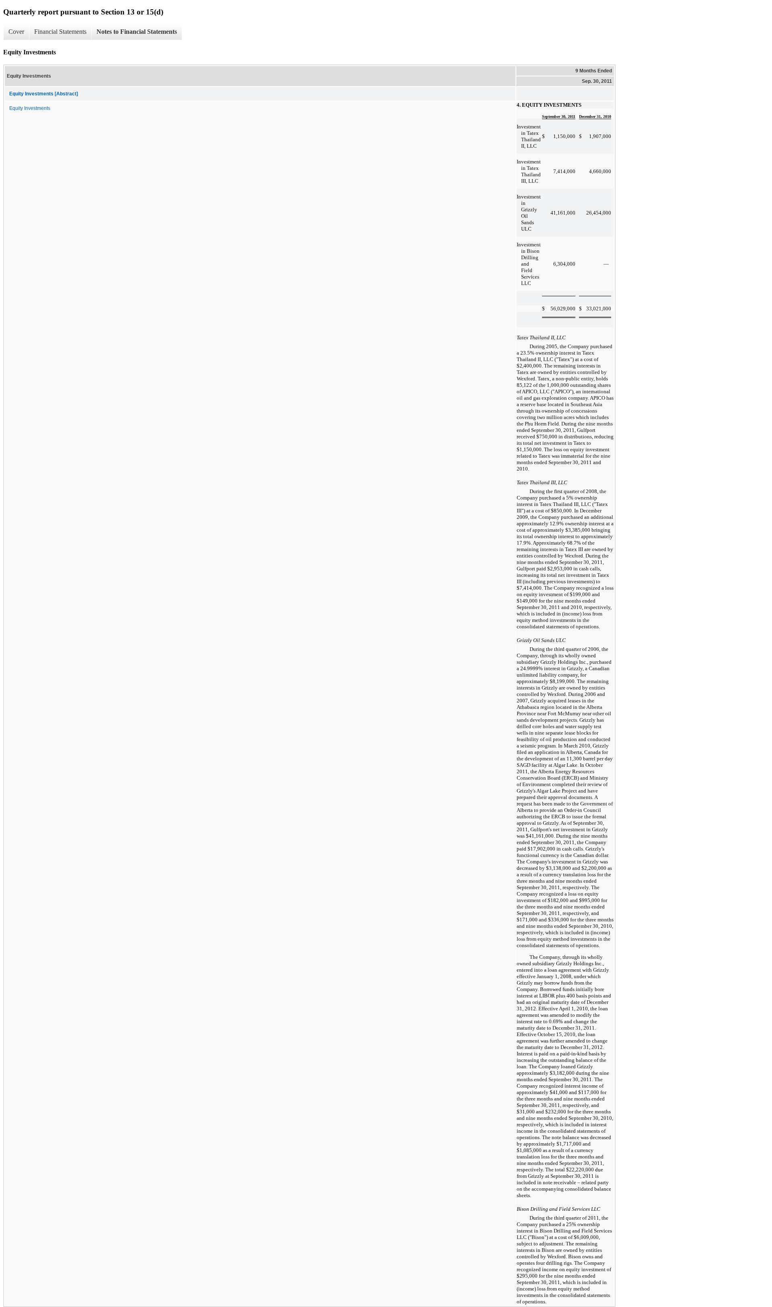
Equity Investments (29, 108)
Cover (16, 31)
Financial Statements (60, 31)
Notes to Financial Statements (136, 31)
